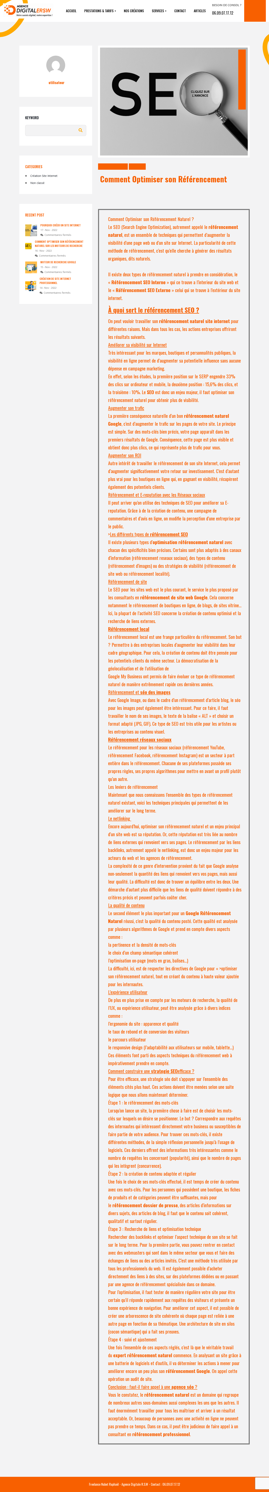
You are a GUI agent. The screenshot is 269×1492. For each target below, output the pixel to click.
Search (80, 130)
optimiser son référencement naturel (172, 826)
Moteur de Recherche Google (58, 262)
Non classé (137, 166)
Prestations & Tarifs (99, 10)
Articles (200, 10)
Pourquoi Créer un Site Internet (60, 225)
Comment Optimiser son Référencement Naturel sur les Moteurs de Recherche (59, 243)
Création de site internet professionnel (55, 280)
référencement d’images (130, 565)
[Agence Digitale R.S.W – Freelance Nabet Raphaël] (32, 10)
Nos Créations (134, 10)
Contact (180, 10)
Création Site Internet (113, 166)
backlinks (144, 1236)
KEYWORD (32, 117)
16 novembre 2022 (242, 95)
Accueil (71, 10)
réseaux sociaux (168, 747)
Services (158, 10)
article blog (218, 699)
